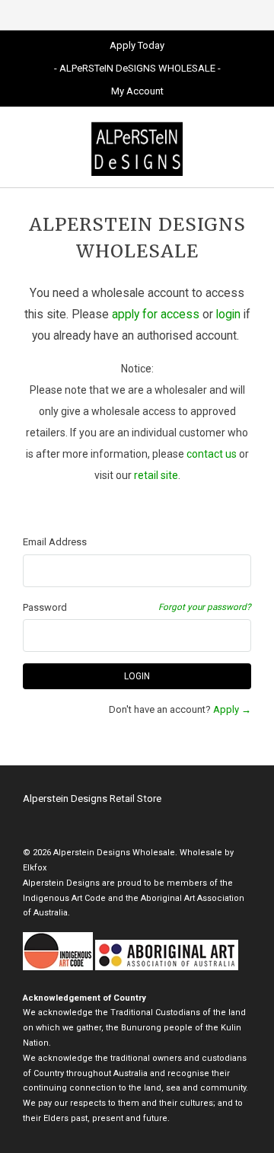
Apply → (232, 709)
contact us (211, 454)
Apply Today (137, 45)
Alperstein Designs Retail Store (92, 798)
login (228, 314)
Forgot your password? (204, 607)
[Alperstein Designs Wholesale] (137, 147)
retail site (156, 475)
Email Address (55, 542)
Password (45, 607)
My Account (137, 91)
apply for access (155, 314)
